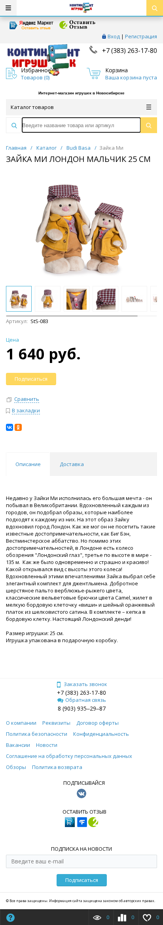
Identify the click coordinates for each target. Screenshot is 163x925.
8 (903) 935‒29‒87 (82, 708)
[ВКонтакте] (9, 427)
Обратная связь (85, 699)
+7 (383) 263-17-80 (128, 50)
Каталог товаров (32, 107)
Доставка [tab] (72, 464)
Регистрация (141, 36)
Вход (114, 36)
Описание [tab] (28, 464)
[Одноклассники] (18, 427)
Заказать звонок (85, 684)
